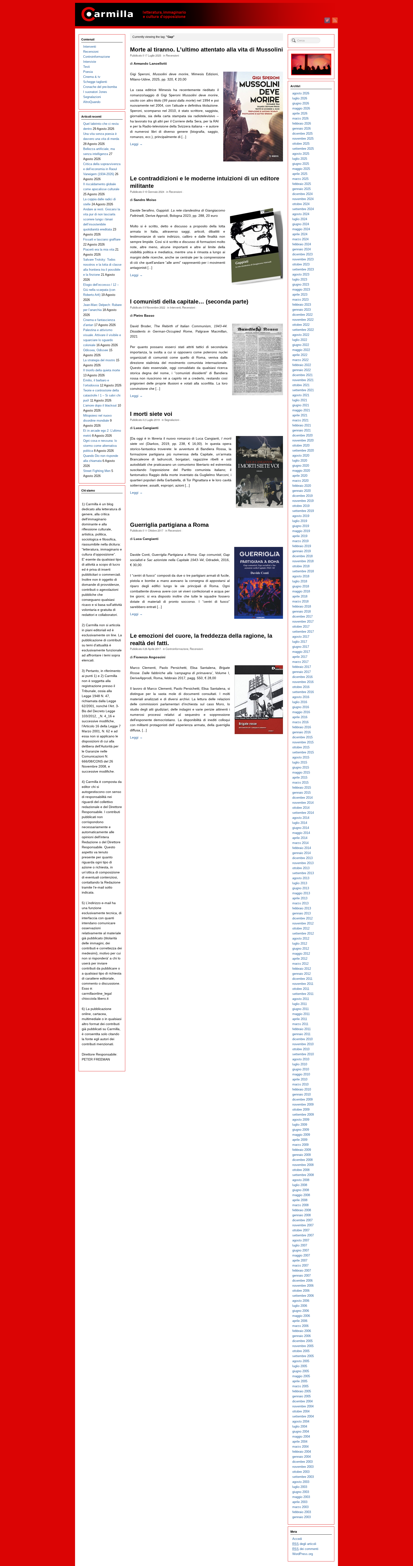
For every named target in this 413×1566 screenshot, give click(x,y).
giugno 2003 (300, 1492)
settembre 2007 (303, 1235)
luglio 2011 (299, 1004)
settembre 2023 (303, 269)
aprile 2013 (299, 898)
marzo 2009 (300, 1145)
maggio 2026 (301, 108)
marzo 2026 (300, 118)
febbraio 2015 (301, 787)
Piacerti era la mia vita (98, 249)
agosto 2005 (300, 1361)
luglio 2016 (299, 702)
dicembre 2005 (302, 1341)
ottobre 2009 (301, 1109)
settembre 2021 (303, 390)
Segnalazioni (171, 420)
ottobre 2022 (301, 325)
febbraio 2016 (301, 727)
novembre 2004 (303, 1406)
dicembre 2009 (302, 1099)
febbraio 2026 (301, 123)
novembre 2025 (303, 138)
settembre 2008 (303, 1175)
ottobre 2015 (301, 747)
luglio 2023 (299, 279)
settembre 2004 (303, 1416)
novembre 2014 (303, 802)
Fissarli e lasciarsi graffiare (101, 239)
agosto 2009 (300, 1119)
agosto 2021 (300, 395)
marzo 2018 (300, 601)
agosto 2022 (300, 335)
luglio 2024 (299, 219)
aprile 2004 (299, 1441)
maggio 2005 (301, 1376)
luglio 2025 (299, 159)
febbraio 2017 (301, 667)
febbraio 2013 (301, 908)
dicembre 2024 (302, 194)
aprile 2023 (299, 294)
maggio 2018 (301, 591)
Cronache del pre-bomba (100, 87)
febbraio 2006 (301, 1331)
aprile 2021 (299, 415)
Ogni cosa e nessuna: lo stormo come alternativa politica (100, 446)
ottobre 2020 (301, 445)
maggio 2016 (301, 712)
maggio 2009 (301, 1134)
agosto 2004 (300, 1421)
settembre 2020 (303, 450)
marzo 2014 (300, 843)
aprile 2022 (299, 355)
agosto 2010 (300, 1059)
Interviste (89, 61)
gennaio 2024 (301, 249)
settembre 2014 (303, 813)
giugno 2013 (300, 888)
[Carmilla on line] (206, 14)
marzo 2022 (300, 360)
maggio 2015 (301, 772)
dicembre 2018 (302, 556)
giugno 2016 (300, 707)
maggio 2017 (301, 652)
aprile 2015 (299, 777)
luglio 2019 (299, 521)
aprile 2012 (299, 958)
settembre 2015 (303, 752)
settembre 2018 (303, 571)
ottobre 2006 (301, 1290)
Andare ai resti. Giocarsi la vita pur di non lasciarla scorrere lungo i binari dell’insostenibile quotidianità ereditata (101, 219)
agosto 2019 (300, 516)
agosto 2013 (300, 878)
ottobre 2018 (301, 566)
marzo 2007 (300, 1265)
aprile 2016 (299, 717)
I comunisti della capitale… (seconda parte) (189, 301)
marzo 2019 (300, 541)
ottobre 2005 (301, 1351)
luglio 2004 (299, 1426)
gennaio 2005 (301, 1396)
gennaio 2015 (301, 792)
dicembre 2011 (302, 979)
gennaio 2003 (301, 1517)
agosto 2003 (300, 1482)
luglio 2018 (299, 581)
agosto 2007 (300, 1240)
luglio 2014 (299, 823)
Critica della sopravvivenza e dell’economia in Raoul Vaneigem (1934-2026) (101, 169)
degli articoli (304, 1544)
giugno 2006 (300, 1311)
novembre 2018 (303, 561)
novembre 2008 (303, 1165)
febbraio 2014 (301, 848)
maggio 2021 (301, 410)
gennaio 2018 (301, 611)
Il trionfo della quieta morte (101, 370)
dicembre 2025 (302, 133)
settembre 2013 (303, 873)
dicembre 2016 (302, 677)
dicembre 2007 (302, 1220)
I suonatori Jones (95, 92)
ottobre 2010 (301, 1049)
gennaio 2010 (301, 1094)
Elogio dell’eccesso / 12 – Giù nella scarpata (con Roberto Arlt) (101, 290)
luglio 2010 (299, 1064)
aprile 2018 (299, 596)
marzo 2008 (300, 1205)
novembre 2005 (303, 1346)
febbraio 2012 (301, 968)
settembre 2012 (303, 933)
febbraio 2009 (301, 1150)
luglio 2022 (299, 340)
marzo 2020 (300, 480)
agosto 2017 (300, 636)
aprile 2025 (299, 174)
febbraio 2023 (301, 304)
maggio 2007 (301, 1255)
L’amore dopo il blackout (100, 405)
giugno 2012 (300, 948)
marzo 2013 (300, 903)
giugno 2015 (300, 767)
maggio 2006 (301, 1316)
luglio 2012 (299, 943)
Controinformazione (177, 649)
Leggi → (136, 144)
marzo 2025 (300, 179)
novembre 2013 (303, 863)
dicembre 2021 (302, 375)
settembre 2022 (303, 330)
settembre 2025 (303, 148)
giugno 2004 (300, 1431)
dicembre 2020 (302, 435)
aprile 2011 (299, 1019)
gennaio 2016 (301, 732)
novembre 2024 (303, 199)
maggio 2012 (301, 953)
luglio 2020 (299, 460)
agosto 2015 (300, 757)
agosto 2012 (300, 938)
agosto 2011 (300, 999)
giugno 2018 (300, 586)
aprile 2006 (299, 1321)
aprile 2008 (299, 1200)
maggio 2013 (301, 893)
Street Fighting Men (96, 471)
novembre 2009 (303, 1104)
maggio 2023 (301, 289)
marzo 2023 (300, 299)
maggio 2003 (301, 1497)
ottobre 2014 (301, 807)
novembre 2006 (303, 1285)
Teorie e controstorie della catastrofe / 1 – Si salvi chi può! (101, 395)
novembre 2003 (303, 1466)
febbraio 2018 (301, 606)
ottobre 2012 (301, 928)
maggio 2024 (301, 229)
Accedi (297, 1539)
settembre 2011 (303, 994)
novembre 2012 (303, 923)
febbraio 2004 (301, 1451)
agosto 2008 (300, 1180)
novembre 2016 (303, 682)
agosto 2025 (300, 153)
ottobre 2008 (301, 1170)
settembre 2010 (303, 1054)
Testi (86, 67)
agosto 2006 (300, 1300)
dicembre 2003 (302, 1461)
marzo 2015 (300, 782)
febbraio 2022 (301, 365)
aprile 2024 (299, 234)
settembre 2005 (303, 1356)
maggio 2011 (301, 1014)
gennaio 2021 (301, 430)
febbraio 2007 (301, 1270)
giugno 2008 (300, 1190)
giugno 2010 (300, 1069)
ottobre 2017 (301, 626)
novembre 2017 (303, 621)
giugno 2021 (300, 405)
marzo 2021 (300, 420)
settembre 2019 (303, 511)
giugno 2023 (300, 284)
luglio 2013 (299, 883)
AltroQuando (91, 102)
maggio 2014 (301, 833)
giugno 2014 (300, 828)
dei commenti (305, 1549)
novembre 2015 (303, 742)
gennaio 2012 (301, 973)
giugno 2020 (300, 465)
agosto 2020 (300, 455)
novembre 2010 (303, 1044)
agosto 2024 (300, 214)
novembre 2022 (303, 319)
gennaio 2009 (301, 1155)
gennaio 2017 (301, 672)
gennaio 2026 (301, 128)
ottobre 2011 (300, 989)
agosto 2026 (300, 93)
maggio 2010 (301, 1074)
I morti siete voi (151, 414)
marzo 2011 (300, 1024)
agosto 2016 (300, 697)
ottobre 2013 (301, 868)
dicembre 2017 (302, 616)
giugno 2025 (300, 164)
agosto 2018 (300, 576)
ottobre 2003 (301, 1472)
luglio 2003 (299, 1487)
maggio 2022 (301, 350)
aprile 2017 (299, 657)
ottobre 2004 (301, 1411)
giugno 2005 (300, 1371)
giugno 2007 (300, 1250)
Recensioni (172, 55)
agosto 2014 (300, 818)
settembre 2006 (303, 1295)
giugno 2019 (300, 526)
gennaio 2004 (301, 1456)
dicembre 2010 (302, 1039)
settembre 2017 (303, 631)
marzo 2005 (300, 1386)
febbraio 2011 (301, 1029)
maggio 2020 (301, 470)
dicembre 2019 (302, 496)
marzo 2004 (300, 1446)
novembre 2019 (303, 501)
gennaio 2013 (301, 913)
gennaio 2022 (301, 370)
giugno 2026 (300, 103)
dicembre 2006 (302, 1280)
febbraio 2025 (301, 184)
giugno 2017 (300, 646)
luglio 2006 (299, 1306)
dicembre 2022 (302, 314)
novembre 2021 (303, 380)
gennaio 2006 (301, 1336)
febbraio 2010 (301, 1089)
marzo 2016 (300, 722)
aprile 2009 (299, 1140)
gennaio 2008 (301, 1215)
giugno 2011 (300, 1009)
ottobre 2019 (301, 506)
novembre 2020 (303, 440)
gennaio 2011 (301, 1034)
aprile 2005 (299, 1381)
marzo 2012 (300, 963)
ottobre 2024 (301, 204)
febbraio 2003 (301, 1512)
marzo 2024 (300, 239)
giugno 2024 (300, 224)
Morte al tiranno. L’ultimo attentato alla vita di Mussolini (206, 49)
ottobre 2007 (301, 1230)
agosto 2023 (300, 274)
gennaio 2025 (301, 189)
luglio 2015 (299, 762)
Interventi (175, 307)
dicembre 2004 (302, 1401)
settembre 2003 (303, 1477)
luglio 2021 (299, 400)
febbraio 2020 (301, 486)
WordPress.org (302, 1554)
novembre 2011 (302, 984)
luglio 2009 (299, 1124)
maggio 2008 (301, 1195)
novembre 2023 (303, 259)
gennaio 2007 (301, 1275)
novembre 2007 (303, 1225)
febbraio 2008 (301, 1210)
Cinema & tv (91, 77)
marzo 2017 (300, 662)
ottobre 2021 (301, 385)
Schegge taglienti (95, 82)
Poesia (88, 72)
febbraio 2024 (301, 244)
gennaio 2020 (301, 491)
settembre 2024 (303, 209)
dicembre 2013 (302, 858)
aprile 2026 (299, 113)
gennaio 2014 (301, 853)
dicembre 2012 (302, 918)
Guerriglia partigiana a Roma (169, 525)
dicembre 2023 (302, 254)
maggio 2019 (301, 531)
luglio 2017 (299, 641)
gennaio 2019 (301, 551)
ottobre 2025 (301, 143)
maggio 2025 (301, 169)
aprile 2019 (299, 536)
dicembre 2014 (302, 797)
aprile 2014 (299, 838)
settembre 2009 (303, 1114)
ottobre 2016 (301, 687)
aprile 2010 (299, 1079)
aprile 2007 (299, 1260)
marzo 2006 (300, 1326)
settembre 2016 (303, 692)
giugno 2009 (300, 1129)
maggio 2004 (301, 1436)
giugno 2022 (300, 345)
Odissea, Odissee (95, 350)
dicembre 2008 (302, 1160)
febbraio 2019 (301, 546)
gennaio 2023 (301, 309)
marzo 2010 (300, 1084)
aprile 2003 (299, 1502)
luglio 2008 (299, 1185)
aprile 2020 (299, 475)
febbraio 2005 (301, 1391)
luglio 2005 (299, 1366)
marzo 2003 (300, 1507)
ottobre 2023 (301, 264)
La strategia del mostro (99, 360)
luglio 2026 (299, 98)
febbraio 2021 (301, 425)
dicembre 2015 (302, 737)
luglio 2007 (299, 1245)
